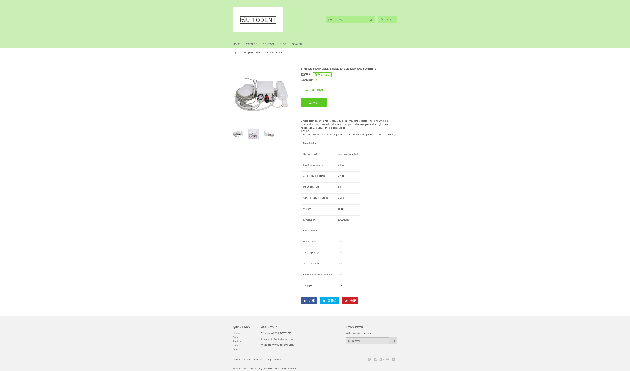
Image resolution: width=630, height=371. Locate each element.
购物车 (390, 19)
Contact (268, 44)
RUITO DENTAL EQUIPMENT (256, 368)
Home (236, 44)
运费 (315, 80)
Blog (283, 44)
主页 (235, 52)
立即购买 (313, 102)
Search (297, 44)
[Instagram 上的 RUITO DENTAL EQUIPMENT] (388, 360)
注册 (393, 341)
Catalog (251, 44)
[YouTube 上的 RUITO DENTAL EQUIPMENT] (393, 360)
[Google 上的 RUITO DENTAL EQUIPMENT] (381, 360)
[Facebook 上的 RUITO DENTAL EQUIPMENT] (375, 360)
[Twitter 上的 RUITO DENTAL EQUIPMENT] (369, 360)
